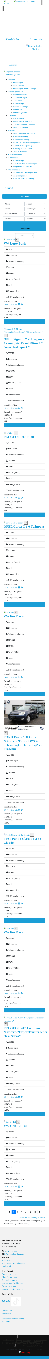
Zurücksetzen (25, 229)
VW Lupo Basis (15, 243)
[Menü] (42, 2)
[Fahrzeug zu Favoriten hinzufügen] (17, 240)
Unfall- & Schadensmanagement (26, 143)
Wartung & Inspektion (22, 149)
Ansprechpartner (20, 176)
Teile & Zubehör (20, 152)
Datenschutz (7, 1311)
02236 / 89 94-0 (10, 1251)
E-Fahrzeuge (18, 104)
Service (11, 131)
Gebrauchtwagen (20, 98)
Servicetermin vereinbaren (24, 134)
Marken (11, 80)
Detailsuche (24, 224)
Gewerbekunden (15, 155)
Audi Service (18, 86)
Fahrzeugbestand (15, 92)
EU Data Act (7, 1321)
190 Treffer (24, 196)
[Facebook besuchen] (2, 1301)
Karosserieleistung (21, 140)
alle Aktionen (18, 119)
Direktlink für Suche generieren (32, 1218)
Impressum (6, 1314)
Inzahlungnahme (20, 113)
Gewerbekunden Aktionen (24, 125)
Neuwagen (17, 101)
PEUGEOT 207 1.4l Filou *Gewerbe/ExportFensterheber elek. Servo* (25, 1032)
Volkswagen (18, 83)
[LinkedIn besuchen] (10, 188)
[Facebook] (6, 188)
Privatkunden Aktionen (23, 122)
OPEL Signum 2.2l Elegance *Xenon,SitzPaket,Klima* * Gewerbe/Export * (24, 343)
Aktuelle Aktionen (9, 1277)
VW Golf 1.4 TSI (15, 1126)
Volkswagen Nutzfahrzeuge (24, 89)
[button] (22, 304)
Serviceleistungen (9, 1280)
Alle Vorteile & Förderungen (25, 164)
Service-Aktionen (20, 128)
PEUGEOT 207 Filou (19, 437)
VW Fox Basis (14, 616)
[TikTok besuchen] (20, 188)
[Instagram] (8, 188)
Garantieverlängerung (22, 146)
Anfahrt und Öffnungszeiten (25, 173)
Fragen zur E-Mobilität (22, 167)
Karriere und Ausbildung (23, 179)
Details (24, 321)
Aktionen (12, 116)
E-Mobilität (13, 158)
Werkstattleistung (20, 137)
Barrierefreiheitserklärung (13, 1319)
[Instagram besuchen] (4, 1301)
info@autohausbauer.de (14, 1254)
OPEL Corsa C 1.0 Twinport (24, 526)
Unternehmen (14, 170)
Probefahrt (17, 110)
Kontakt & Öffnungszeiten (13, 1289)
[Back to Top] (0, 1357)
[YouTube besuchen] (12, 188)
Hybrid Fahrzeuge (20, 107)
